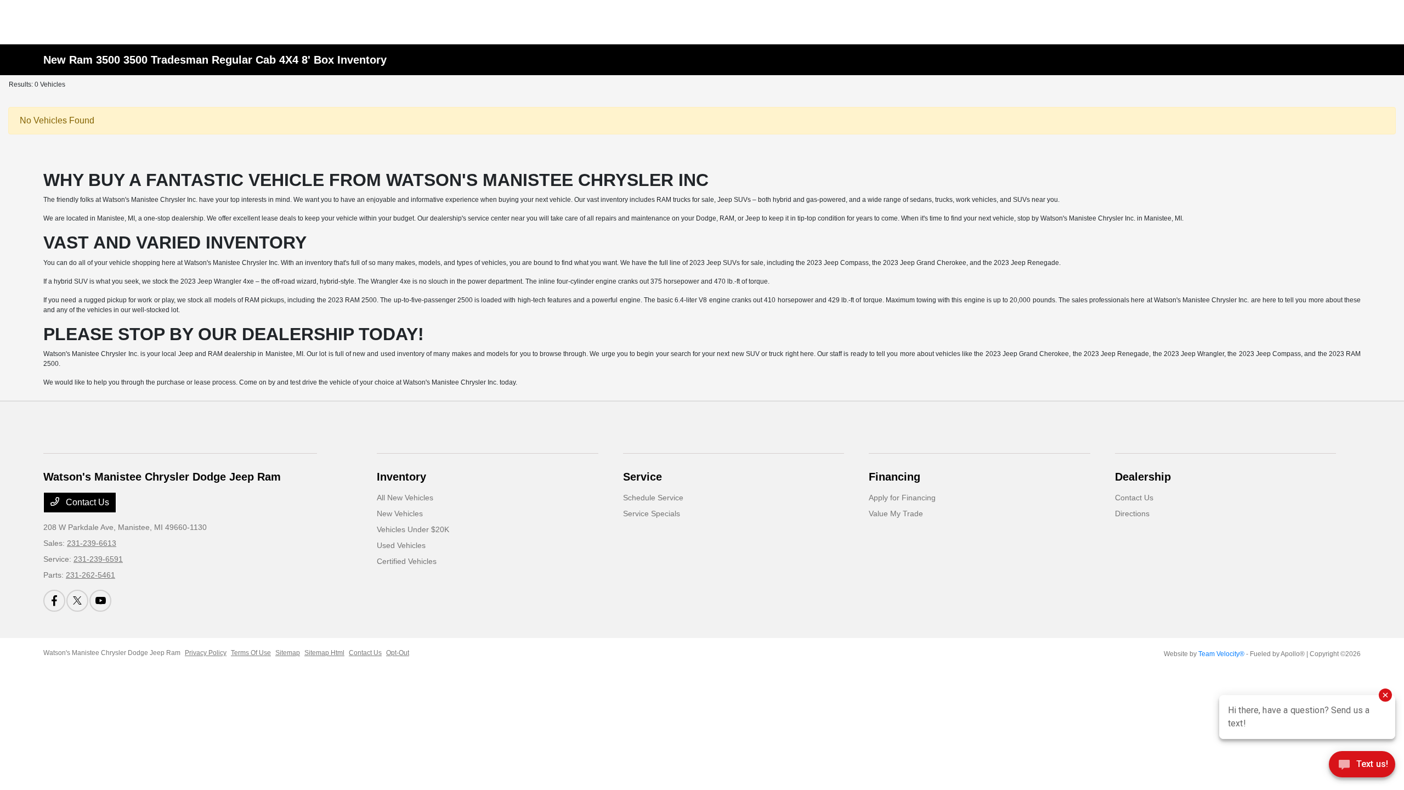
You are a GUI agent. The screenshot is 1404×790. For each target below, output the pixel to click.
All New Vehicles (405, 497)
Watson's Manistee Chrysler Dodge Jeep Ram (111, 653)
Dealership (1143, 477)
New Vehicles (400, 513)
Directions (1132, 513)
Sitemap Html (324, 653)
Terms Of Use (251, 653)
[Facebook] (54, 601)
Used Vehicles (401, 545)
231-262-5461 (90, 575)
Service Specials (651, 513)
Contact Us (86, 502)
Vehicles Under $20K (413, 529)
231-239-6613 (91, 543)
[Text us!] (1362, 767)
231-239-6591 (98, 559)
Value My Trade (896, 513)
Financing (894, 477)
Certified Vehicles (407, 561)
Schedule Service (653, 497)
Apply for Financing (902, 497)
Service (642, 477)
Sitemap (287, 653)
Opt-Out (397, 653)
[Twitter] (77, 601)
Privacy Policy (206, 653)
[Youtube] (100, 601)
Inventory (401, 477)
